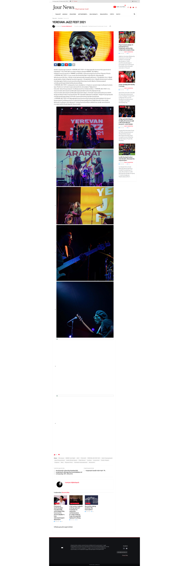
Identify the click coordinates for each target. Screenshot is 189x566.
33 (128, 127)
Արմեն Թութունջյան (71, 460)
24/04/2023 (88, 511)
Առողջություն (82, 14)
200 (92, 511)
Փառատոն (66, 18)
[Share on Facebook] (55, 64)
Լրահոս (57, 503)
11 (128, 89)
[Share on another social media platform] (73, 64)
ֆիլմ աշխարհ (94, 14)
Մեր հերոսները (75, 503)
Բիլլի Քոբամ (82, 460)
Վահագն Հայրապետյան (80, 462)
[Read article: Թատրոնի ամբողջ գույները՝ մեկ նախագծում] (91, 500)
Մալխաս (57, 462)
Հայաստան (96, 460)
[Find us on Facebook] (124, 548)
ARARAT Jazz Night (70, 458)
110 (129, 164)
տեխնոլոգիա (104, 14)
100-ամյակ (61, 458)
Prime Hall (83, 458)
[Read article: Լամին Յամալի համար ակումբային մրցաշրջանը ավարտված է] (127, 149)
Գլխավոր (58, 14)
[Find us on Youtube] (133, 7)
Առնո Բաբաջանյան (107, 458)
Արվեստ (88, 503)
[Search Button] (134, 14)
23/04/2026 (122, 164)
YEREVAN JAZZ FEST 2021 (94, 458)
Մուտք (135, 1)
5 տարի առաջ (77, 26)
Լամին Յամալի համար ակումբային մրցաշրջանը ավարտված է (126, 158)
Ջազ (62, 462)
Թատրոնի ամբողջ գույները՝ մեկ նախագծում (90, 508)
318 (77, 519)
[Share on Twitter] (59, 64)
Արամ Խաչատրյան (60, 460)
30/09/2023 (57, 521)
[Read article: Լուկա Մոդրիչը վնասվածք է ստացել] (127, 77)
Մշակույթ (73, 14)
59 (128, 53)
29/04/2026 (122, 53)
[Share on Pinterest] (66, 64)
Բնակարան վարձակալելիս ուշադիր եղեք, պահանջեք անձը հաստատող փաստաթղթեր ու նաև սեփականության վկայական (59, 513)
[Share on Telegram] (62, 64)
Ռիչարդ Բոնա (69, 462)
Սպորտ (112, 14)
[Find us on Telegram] (130, 7)
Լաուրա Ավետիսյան (67, 26)
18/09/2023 (72, 519)
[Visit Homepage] (70, 7)
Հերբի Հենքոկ (105, 460)
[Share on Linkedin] (70, 64)
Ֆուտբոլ (122, 106)
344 (61, 521)
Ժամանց (64, 14)
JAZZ (78, 458)
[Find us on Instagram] (136, 7)
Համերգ (89, 460)
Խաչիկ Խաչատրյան (128, 51)
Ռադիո (118, 14)
